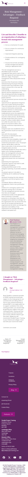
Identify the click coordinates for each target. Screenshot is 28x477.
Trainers (11, 373)
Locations (11, 376)
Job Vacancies (5, 404)
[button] (4, 457)
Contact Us (5, 397)
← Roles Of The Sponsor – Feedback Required (7, 341)
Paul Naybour (14, 22)
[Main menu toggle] (24, 3)
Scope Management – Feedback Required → (20, 341)
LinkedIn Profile (16, 222)
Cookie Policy (5, 407)
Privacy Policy (12, 384)
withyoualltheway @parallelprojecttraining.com (10, 449)
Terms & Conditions (12, 380)
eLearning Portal (6, 400)
